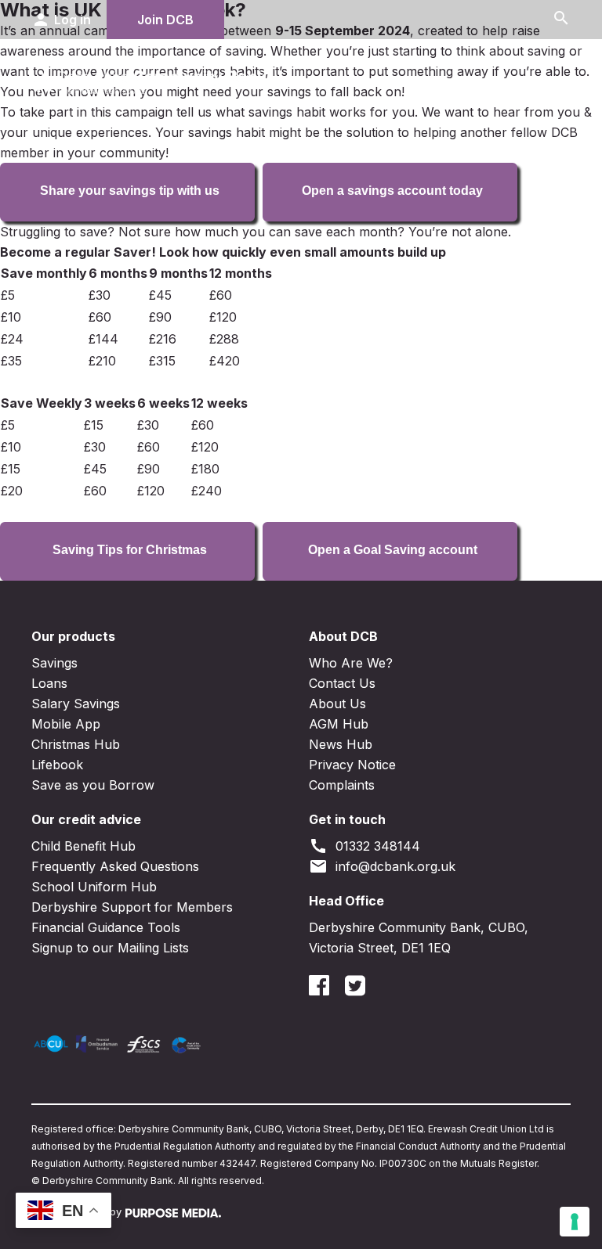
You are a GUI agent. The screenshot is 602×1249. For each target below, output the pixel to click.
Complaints (342, 785)
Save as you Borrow (92, 785)
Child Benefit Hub (83, 846)
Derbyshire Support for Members (132, 907)
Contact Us (342, 683)
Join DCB (165, 19)
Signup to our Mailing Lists (110, 948)
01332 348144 (364, 846)
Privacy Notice (352, 764)
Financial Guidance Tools (105, 927)
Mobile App (65, 724)
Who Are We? (351, 663)
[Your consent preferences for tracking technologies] (574, 1221)
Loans (49, 683)
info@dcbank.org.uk (382, 866)
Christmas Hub (75, 744)
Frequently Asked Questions (115, 866)
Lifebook (57, 764)
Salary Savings (75, 703)
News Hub (340, 744)
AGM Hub (338, 724)
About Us (337, 703)
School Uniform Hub (94, 886)
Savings (54, 663)
